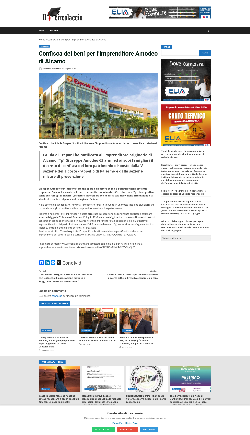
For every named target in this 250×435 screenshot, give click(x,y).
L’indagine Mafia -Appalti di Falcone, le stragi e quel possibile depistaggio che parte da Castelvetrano (58, 321)
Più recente (44, 46)
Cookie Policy (132, 423)
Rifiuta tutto (127, 429)
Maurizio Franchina (52, 68)
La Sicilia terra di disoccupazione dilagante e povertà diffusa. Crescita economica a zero (132, 274)
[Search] (208, 31)
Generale (45, 389)
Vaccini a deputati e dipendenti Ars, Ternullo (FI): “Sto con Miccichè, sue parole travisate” (139, 321)
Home (41, 30)
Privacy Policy (118, 423)
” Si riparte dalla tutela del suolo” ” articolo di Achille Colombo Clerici (98, 321)
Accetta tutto (103, 429)
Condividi (72, 263)
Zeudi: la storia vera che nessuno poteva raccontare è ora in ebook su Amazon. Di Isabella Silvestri (182, 154)
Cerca (166, 47)
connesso (57, 295)
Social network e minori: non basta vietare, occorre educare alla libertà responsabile (147, 379)
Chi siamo (53, 30)
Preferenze (149, 429)
